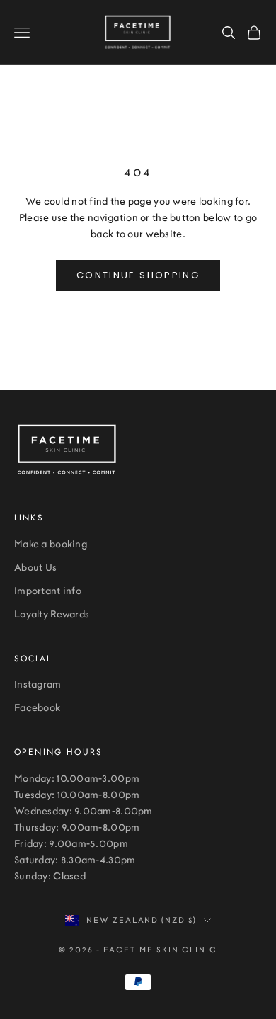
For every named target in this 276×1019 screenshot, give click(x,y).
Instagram (38, 685)
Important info (47, 591)
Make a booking (50, 545)
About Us (35, 568)
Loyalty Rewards (51, 615)
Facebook (37, 708)
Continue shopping (138, 275)
